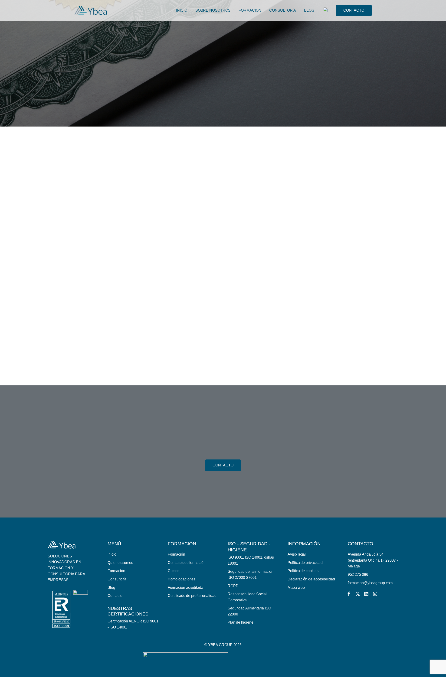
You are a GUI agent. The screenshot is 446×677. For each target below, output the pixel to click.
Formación (250, 10)
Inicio (181, 10)
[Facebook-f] (349, 594)
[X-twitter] (357, 594)
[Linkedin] (366, 594)
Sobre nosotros (213, 10)
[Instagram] (375, 594)
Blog (309, 10)
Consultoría (282, 10)
